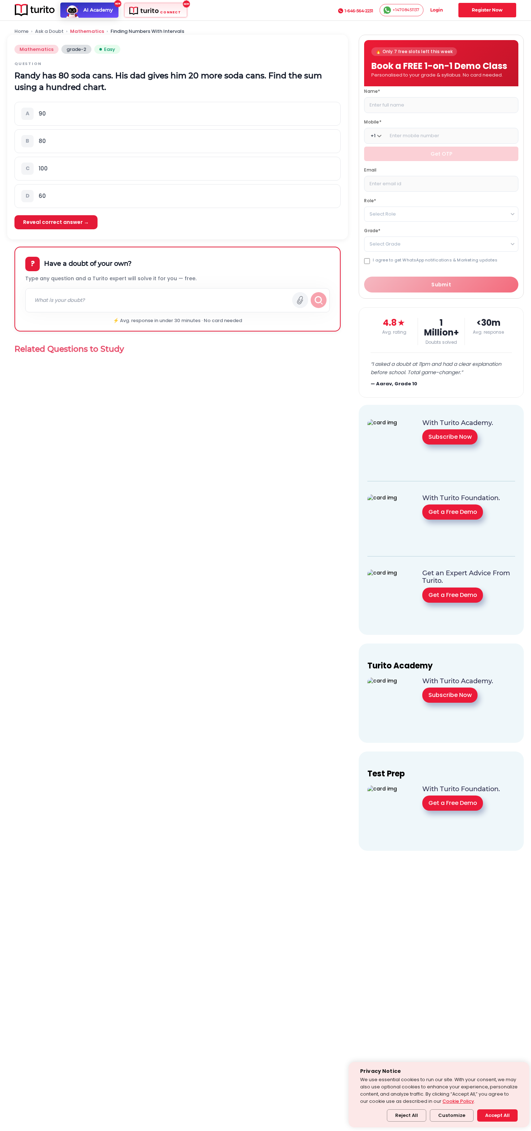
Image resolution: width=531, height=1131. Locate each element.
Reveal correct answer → (56, 222)
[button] (177, 114)
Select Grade (385, 243)
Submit (441, 284)
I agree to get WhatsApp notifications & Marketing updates (435, 260)
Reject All (406, 1115)
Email (370, 170)
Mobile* (372, 122)
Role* (370, 201)
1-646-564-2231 (359, 10)
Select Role (383, 214)
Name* (372, 91)
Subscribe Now (450, 437)
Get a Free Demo (452, 512)
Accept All (497, 1115)
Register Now (487, 10)
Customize (451, 1115)
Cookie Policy (458, 1101)
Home (21, 31)
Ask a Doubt (49, 31)
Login (436, 10)
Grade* (372, 231)
